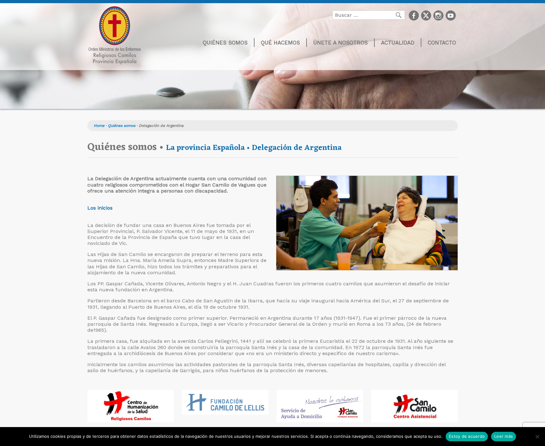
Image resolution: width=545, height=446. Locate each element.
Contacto (442, 42)
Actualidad (397, 42)
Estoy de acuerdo (467, 436)
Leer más (503, 436)
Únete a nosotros (340, 42)
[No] (537, 436)
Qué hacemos (280, 42)
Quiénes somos (225, 42)
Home (99, 125)
